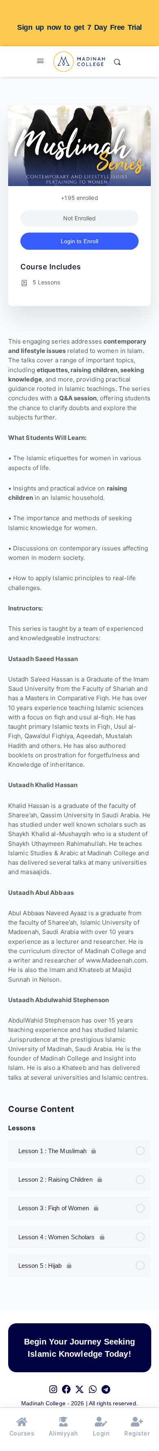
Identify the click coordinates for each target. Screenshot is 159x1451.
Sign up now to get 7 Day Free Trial (79, 27)
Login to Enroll (80, 241)
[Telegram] (105, 1385)
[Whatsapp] (92, 1385)
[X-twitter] (79, 1385)
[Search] (117, 61)
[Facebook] (66, 1385)
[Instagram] (53, 1385)
